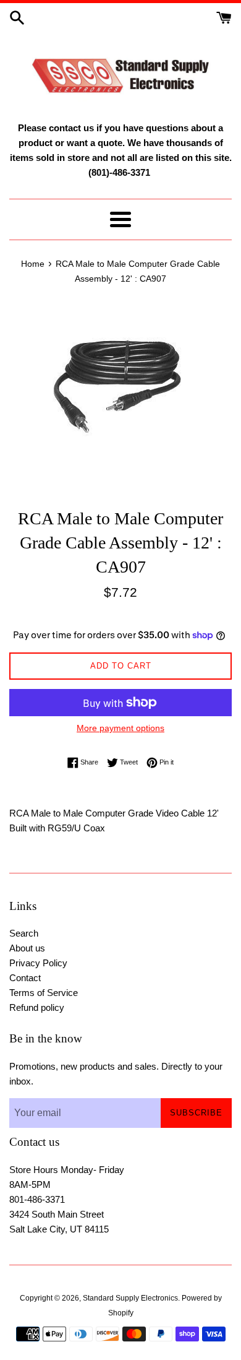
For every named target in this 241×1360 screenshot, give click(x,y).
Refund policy (36, 1007)
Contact (25, 977)
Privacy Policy (38, 963)
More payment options (120, 728)
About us (27, 948)
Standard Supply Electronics (130, 1298)
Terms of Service (43, 992)
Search (23, 933)
